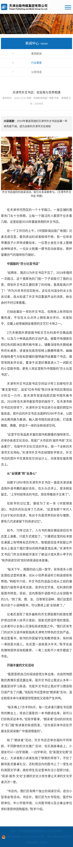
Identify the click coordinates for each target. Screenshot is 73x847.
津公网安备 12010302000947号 (25, 836)
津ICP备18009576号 (59, 836)
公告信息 (36, 71)
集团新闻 (36, 53)
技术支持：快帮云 (37, 842)
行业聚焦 (36, 62)
